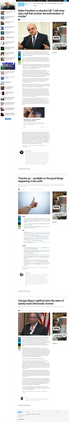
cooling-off (40, 247)
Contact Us (34, 414)
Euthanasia (37, 267)
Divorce (33, 267)
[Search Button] (56, 1)
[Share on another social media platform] (19, 63)
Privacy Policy (39, 414)
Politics (49, 3)
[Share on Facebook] (19, 52)
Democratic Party (30, 391)
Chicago (25, 391)
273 (35, 189)
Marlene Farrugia (42, 145)
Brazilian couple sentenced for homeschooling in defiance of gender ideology (9, 32)
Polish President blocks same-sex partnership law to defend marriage (10, 17)
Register (54, 0)
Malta (38, 145)
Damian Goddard (23, 19)
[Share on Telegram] (19, 57)
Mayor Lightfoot (44, 391)
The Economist (26, 223)
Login (50, 0)
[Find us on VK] (59, 414)
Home (34, 3)
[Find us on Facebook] (26, 1)
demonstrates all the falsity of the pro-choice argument (39, 232)
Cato (21, 310)
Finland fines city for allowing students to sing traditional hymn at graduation (10, 53)
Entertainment (53, 3)
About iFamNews (20, 0)
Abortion (25, 145)
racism (24, 392)
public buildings (45, 226)
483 (38, 19)
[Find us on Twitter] (27, 1)
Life (39, 3)
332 (36, 310)
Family (42, 3)
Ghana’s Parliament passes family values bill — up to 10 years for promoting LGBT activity (10, 58)
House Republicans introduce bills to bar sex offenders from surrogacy (10, 43)
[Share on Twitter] (19, 59)
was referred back (42, 220)
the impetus (42, 84)
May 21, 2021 (28, 189)
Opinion (37, 3)
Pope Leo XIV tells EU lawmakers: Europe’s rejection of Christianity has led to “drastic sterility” (10, 103)
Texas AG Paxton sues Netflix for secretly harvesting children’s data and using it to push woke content (10, 114)
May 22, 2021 (29, 19)
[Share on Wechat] (19, 61)
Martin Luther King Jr (37, 391)
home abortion (46, 99)
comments (25, 57)
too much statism (33, 264)
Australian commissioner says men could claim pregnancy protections (9, 93)
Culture (45, 3)
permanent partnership (35, 257)
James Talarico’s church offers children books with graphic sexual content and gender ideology (10, 108)
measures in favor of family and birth (43, 254)
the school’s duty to (34, 261)
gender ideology (45, 267)
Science (58, 3)
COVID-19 (29, 145)
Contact (24, 0)
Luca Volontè (22, 189)
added (33, 140)
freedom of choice (43, 264)
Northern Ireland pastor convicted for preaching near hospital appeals (10, 72)
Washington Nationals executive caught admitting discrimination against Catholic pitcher (9, 98)
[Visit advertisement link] (59, 36)
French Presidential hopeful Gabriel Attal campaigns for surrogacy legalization (9, 87)
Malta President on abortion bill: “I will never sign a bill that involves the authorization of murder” (7, 6)
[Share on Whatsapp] (19, 54)
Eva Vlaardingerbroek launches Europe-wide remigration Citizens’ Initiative (7, 66)
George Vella (34, 145)
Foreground (33, 19)
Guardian (30, 240)
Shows (61, 3)
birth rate (29, 267)
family (41, 267)
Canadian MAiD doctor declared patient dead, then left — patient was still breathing (9, 48)
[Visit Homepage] (25, 5)
